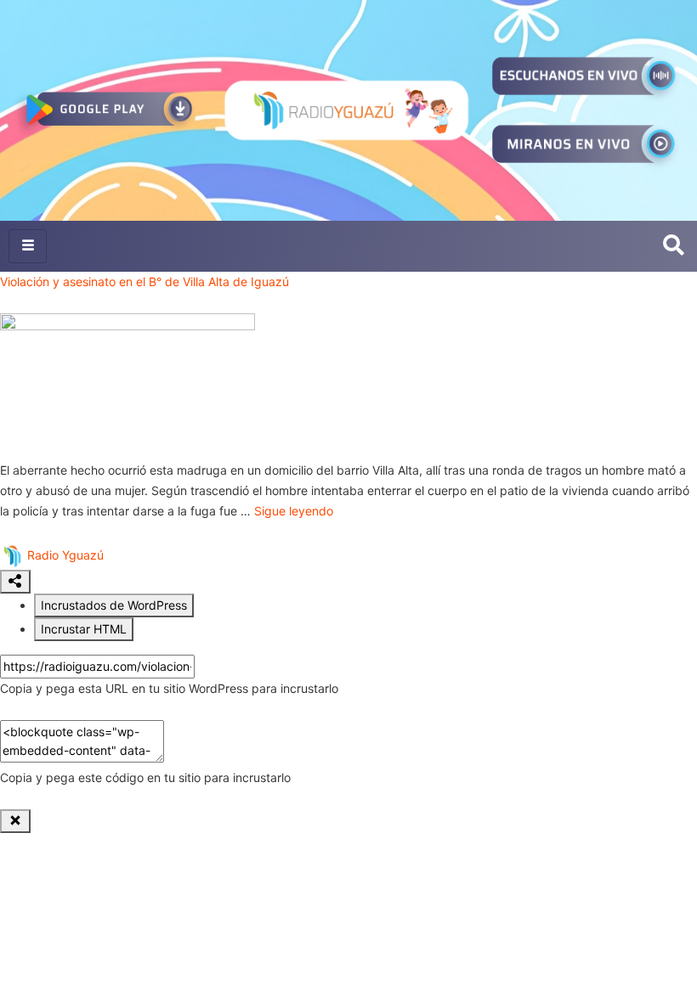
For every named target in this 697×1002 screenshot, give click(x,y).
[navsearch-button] (673, 246)
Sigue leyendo (293, 511)
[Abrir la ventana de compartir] (15, 582)
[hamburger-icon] (27, 246)
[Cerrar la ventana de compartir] (15, 821)
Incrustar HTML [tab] (84, 629)
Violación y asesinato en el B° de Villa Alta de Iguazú (144, 281)
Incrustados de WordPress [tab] (114, 605)
